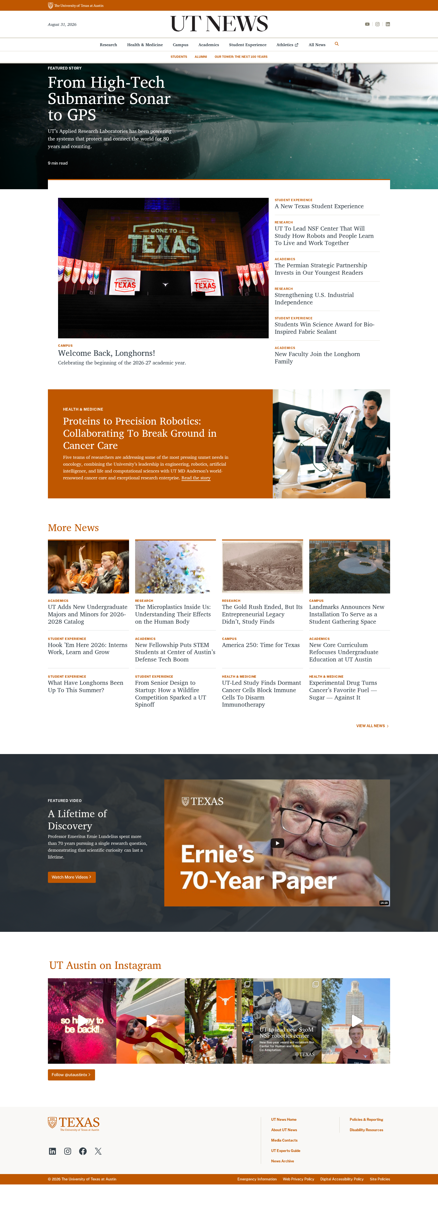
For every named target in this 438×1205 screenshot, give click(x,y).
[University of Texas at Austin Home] (76, 6)
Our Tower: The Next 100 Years (241, 57)
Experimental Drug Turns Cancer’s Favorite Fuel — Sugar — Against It (343, 690)
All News (317, 44)
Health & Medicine (145, 44)
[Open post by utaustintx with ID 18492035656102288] (82, 1021)
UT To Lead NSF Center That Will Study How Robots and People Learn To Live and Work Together (324, 236)
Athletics (285, 44)
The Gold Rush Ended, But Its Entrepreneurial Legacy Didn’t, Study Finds (262, 614)
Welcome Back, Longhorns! (106, 353)
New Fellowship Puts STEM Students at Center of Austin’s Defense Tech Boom (175, 652)
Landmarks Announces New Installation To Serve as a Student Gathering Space (347, 614)
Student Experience (247, 44)
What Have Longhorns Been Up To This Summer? (85, 686)
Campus (180, 44)
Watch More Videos (70, 877)
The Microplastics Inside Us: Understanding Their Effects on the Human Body (173, 614)
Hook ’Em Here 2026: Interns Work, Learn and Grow (87, 648)
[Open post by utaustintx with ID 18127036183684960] (356, 1021)
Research (108, 44)
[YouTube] (367, 24)
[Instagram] (377, 24)
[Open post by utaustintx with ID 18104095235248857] (150, 1021)
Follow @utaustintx (69, 1074)
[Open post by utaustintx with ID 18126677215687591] (287, 1021)
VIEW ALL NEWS (370, 726)
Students (179, 57)
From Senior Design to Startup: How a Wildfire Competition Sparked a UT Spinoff (170, 693)
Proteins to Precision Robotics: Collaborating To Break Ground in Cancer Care (140, 432)
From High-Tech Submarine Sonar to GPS (109, 97)
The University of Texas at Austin (89, 1179)
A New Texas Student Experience (319, 206)
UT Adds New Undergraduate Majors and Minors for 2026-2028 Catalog (87, 614)
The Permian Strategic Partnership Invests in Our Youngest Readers (321, 268)
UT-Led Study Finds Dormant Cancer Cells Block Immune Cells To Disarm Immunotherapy (261, 693)
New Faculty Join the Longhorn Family (317, 357)
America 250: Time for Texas (262, 645)
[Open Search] (336, 43)
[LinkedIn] (388, 24)
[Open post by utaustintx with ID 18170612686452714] (219, 1021)
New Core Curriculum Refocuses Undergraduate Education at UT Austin (343, 652)
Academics (208, 44)
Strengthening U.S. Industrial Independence (314, 298)
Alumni (201, 57)
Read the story (196, 477)
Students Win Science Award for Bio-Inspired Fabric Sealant (325, 328)
